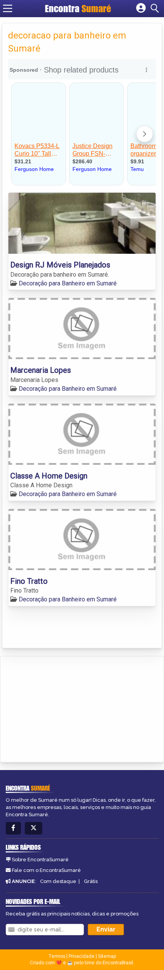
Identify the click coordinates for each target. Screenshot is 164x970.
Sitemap (107, 956)
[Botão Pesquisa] (156, 8)
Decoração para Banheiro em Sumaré (68, 283)
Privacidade (82, 956)
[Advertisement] (63, 708)
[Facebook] (13, 828)
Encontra (78, 8)
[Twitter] (33, 828)
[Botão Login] (141, 8)
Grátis (91, 881)
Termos (56, 956)
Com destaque (58, 881)
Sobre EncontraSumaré (40, 859)
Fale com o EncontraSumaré (46, 870)
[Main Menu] (7, 8)
